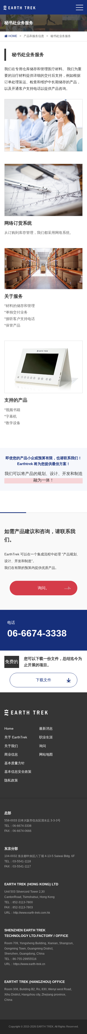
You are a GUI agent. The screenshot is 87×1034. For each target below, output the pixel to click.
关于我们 (11, 746)
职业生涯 (46, 737)
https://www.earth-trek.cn (29, 964)
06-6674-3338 (37, 633)
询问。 (43, 588)
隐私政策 (11, 780)
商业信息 (11, 754)
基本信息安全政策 (17, 772)
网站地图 (46, 754)
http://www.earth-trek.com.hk (31, 912)
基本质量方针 (14, 763)
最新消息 (46, 728)
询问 (42, 746)
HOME (12, 36)
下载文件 (43, 680)
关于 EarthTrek (15, 737)
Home (9, 728)
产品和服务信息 (34, 36)
